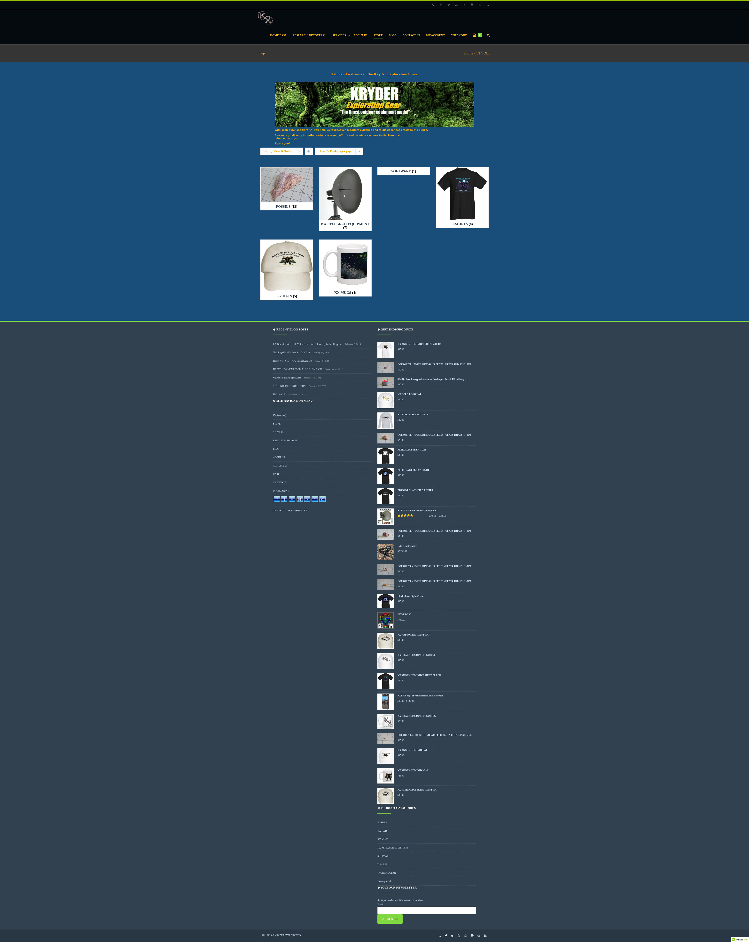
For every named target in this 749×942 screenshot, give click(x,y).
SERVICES (339, 35)
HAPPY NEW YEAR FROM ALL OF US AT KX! (297, 369)
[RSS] (488, 5)
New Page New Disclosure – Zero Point (291, 352)
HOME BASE (278, 35)
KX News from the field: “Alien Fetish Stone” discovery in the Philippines (307, 344)
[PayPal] (472, 5)
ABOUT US (360, 35)
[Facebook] (441, 5)
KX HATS (382, 831)
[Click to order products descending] (308, 151)
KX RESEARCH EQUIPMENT (392, 847)
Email (380, 904)
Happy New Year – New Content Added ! (292, 361)
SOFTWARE (383, 856)
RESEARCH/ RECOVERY (309, 35)
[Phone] (433, 5)
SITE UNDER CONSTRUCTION (289, 386)
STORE (378, 35)
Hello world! (279, 394)
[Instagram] (464, 5)
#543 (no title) (279, 415)
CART (276, 474)
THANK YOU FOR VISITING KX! (290, 510)
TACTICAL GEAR (386, 873)
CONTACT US (411, 35)
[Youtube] (456, 5)
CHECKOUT (459, 35)
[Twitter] (449, 5)
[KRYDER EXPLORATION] (266, 18)
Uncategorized (384, 881)
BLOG (393, 35)
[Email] (480, 5)
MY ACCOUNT (435, 35)
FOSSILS (382, 822)
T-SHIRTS (382, 864)
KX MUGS (383, 839)
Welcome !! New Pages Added (287, 377)
